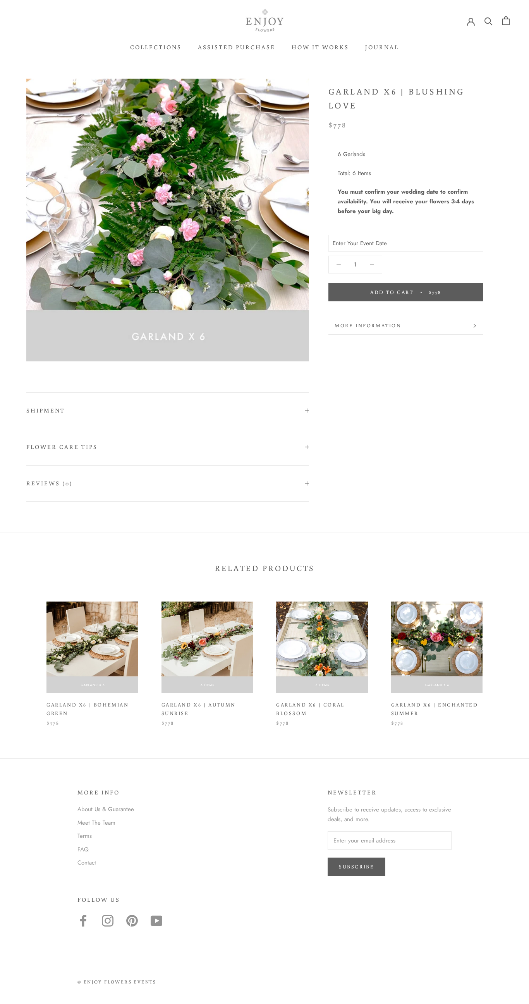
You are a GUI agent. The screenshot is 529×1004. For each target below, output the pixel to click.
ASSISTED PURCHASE (236, 47)
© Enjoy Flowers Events (116, 982)
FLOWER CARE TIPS (62, 446)
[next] (505, 655)
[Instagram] (107, 921)
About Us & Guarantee (105, 809)
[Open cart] (506, 20)
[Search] (488, 21)
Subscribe (356, 866)
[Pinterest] (132, 921)
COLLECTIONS (156, 47)
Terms (84, 836)
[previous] (24, 655)
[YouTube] (156, 921)
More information (368, 325)
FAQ (83, 849)
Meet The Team (96, 822)
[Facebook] (83, 921)
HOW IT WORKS (320, 47)
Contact (86, 862)
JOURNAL (382, 47)
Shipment (45, 410)
